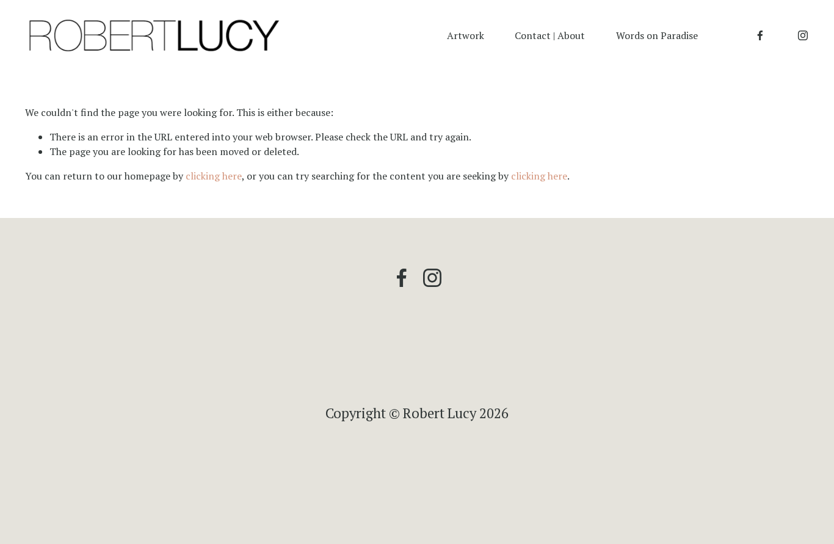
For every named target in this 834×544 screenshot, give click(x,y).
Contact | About (550, 35)
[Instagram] (803, 35)
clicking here (214, 176)
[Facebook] (760, 35)
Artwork (465, 35)
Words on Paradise (657, 35)
